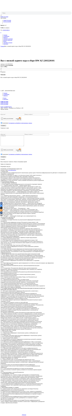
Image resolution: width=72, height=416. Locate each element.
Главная (5, 35)
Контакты (5, 43)
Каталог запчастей (7, 40)
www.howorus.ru (12, 170)
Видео (4, 41)
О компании (6, 36)
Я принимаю (17, 123)
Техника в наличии (8, 38)
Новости (5, 37)
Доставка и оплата (7, 42)
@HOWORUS (6, 30)
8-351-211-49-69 (7, 21)
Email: (6, 106)
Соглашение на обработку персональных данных (20, 123)
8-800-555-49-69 (4, 16)
